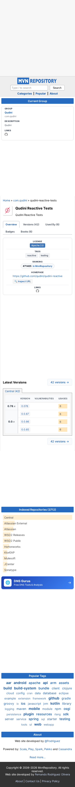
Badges (10, 231)
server (10, 719)
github (54, 698)
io (18, 703)
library (66, 703)
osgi (67, 709)
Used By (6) (52, 224)
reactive (31, 255)
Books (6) (26, 231)
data (38, 693)
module (47, 709)
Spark (39, 749)
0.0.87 (25, 413)
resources (44, 714)
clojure (67, 688)
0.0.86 (25, 421)
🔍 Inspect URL (22, 281)
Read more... (38, 757)
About (54, 93)
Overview (11, 224)
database (50, 693)
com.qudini (20, 200)
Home (6, 200)
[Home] (37, 83)
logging (10, 708)
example (10, 698)
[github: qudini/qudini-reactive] (37, 290)
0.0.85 (25, 429)
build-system (25, 688)
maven (22, 709)
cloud (10, 693)
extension (24, 698)
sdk (66, 714)
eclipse (64, 693)
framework (40, 698)
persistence (14, 714)
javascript (35, 703)
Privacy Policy (51, 781)
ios (23, 703)
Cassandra (65, 749)
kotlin (55, 703)
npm (58, 709)
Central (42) (12, 391)
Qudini (8, 112)
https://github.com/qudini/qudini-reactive (37, 276)
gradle (66, 698)
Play (31, 749)
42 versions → (60, 382)
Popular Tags (37, 675)
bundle (44, 688)
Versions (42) (31, 224)
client (56, 688)
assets (64, 683)
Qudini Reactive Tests (34, 208)
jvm (46, 703)
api (46, 683)
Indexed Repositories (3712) (37, 509)
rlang (58, 714)
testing (44, 255)
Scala (23, 749)
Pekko (48, 749)
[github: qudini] (6, 134)
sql (43, 719)
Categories (24, 93)
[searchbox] (29, 87)
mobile (35, 709)
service (21, 719)
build (7, 688)
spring (34, 719)
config (20, 693)
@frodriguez (52, 741)
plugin (29, 714)
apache (35, 683)
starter (52, 719)
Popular (41, 93)
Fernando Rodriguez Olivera (52, 774)
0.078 (24, 406)
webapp (49, 724)
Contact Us (32, 781)
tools (24, 724)
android (20, 683)
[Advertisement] (37, 37)
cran (30, 693)
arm (53, 683)
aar (9, 683)
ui (31, 724)
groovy (9, 703)
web (38, 724)
